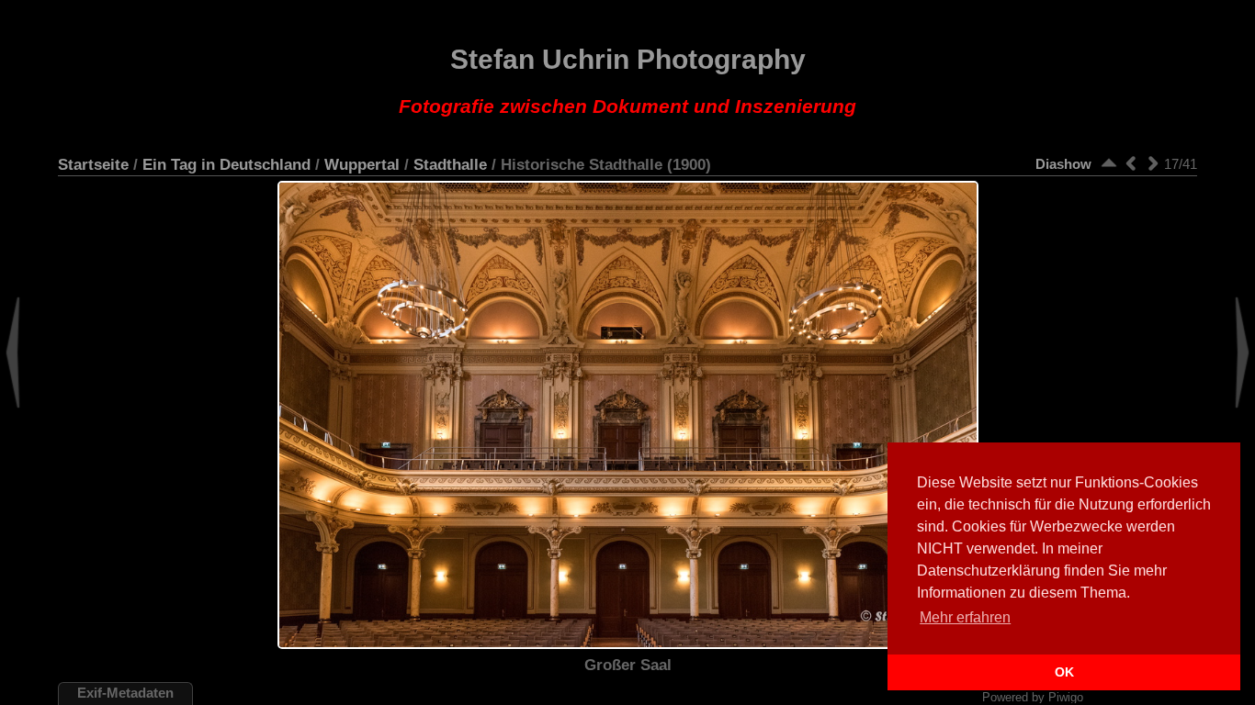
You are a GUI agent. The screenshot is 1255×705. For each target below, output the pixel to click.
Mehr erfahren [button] (965, 617)
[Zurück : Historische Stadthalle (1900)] (1131, 162)
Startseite (93, 164)
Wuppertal (362, 164)
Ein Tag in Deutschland (226, 164)
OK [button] (1064, 672)
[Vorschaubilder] (1109, 162)
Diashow (1063, 164)
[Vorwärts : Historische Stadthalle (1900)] (1153, 162)
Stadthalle (450, 164)
